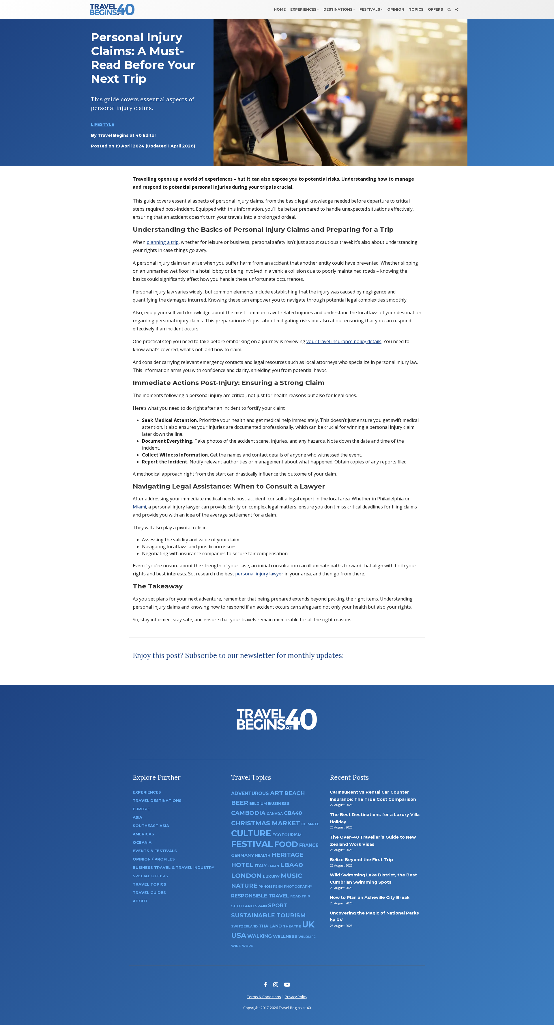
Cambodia (248, 812)
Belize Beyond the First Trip (361, 859)
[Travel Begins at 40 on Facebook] (265, 984)
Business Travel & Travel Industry (173, 867)
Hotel (242, 865)
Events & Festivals (155, 851)
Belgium (258, 803)
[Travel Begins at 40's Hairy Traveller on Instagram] (275, 984)
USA (238, 935)
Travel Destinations (157, 800)
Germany (242, 855)
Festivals (370, 9)
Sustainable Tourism (268, 915)
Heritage (288, 854)
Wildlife (307, 937)
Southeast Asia (151, 826)
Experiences (303, 9)
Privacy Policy (296, 996)
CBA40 (293, 813)
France (309, 845)
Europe (141, 809)
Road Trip (300, 896)
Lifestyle (102, 124)
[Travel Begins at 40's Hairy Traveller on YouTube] (287, 984)
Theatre (292, 926)
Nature (244, 885)
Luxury (271, 876)
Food (286, 844)
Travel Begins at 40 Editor (127, 135)
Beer (239, 802)
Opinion (395, 9)
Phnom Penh (271, 886)
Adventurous (250, 793)
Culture (251, 833)
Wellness (285, 936)
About (140, 901)
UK (308, 924)
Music (291, 875)
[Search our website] (449, 9)
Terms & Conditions (264, 996)
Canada (275, 813)
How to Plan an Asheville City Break (369, 897)
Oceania (142, 842)
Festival (252, 844)
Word (247, 946)
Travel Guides (149, 893)
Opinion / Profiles (154, 859)
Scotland (242, 906)
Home (280, 9)
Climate (310, 824)
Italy (261, 865)
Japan (273, 866)
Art (276, 792)
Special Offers (150, 876)
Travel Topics (149, 884)
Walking (259, 936)
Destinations (337, 9)
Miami (139, 507)
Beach (294, 793)
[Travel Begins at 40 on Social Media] (457, 9)
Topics (416, 9)
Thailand (270, 926)
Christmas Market (265, 823)
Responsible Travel (260, 896)
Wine (236, 946)
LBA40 (291, 865)
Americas (143, 834)
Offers (435, 9)
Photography (298, 886)
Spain (261, 906)
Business (279, 803)
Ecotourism (287, 835)
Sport (277, 905)
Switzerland (244, 926)
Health (262, 855)
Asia (137, 817)
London (246, 876)
